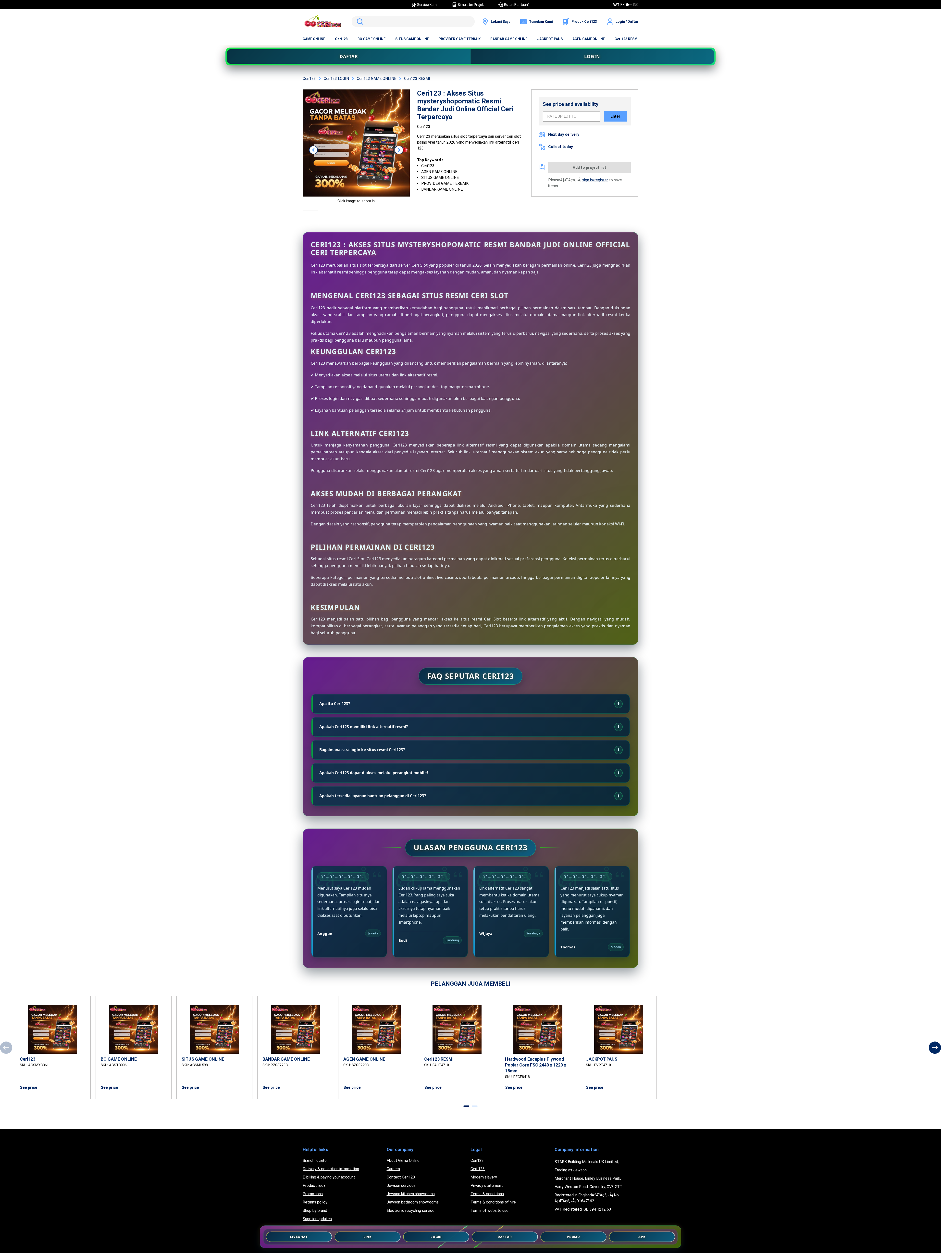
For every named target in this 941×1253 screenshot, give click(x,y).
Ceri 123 (477, 1168)
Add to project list (589, 167)
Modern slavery (483, 1177)
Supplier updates (317, 1218)
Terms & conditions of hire (493, 1202)
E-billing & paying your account (329, 1177)
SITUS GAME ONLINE (412, 39)
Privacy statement (486, 1185)
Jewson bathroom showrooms (413, 1202)
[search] (413, 21)
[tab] (466, 1106)
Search (359, 21)
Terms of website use (489, 1210)
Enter (615, 116)
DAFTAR (349, 56)
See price (28, 1087)
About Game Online (403, 1160)
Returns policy (315, 1202)
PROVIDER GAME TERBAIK (460, 39)
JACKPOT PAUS (550, 39)
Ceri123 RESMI (626, 39)
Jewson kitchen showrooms (411, 1193)
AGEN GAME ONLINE (588, 39)
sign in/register (595, 180)
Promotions (313, 1193)
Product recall (315, 1185)
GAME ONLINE (314, 39)
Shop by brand (315, 1210)
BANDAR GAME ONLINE (508, 39)
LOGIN (592, 56)
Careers (393, 1168)
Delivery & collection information (331, 1168)
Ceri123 (341, 39)
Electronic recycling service (410, 1210)
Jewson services (401, 1185)
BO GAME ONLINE (371, 39)
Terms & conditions (487, 1193)
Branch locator (315, 1160)
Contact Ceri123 (401, 1177)
